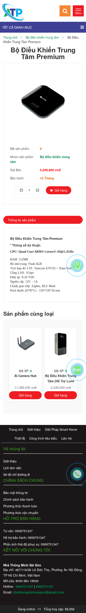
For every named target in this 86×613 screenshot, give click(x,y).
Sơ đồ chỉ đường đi (16, 474)
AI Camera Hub (25, 375)
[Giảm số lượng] (21, 190)
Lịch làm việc (12, 468)
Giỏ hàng (60, 190)
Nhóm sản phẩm (21, 157)
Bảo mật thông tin (15, 492)
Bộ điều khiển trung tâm (42, 37)
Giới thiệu (34, 429)
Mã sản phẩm (19, 148)
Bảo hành (17, 178)
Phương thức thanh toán (20, 506)
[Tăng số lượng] (37, 190)
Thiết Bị (19, 438)
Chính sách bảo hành (18, 499)
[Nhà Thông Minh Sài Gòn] (13, 12)
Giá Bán (15, 170)
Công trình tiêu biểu (43, 438)
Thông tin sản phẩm (22, 220)
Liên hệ (66, 438)
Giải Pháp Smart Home (61, 429)
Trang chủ (10, 37)
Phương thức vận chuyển (20, 512)
